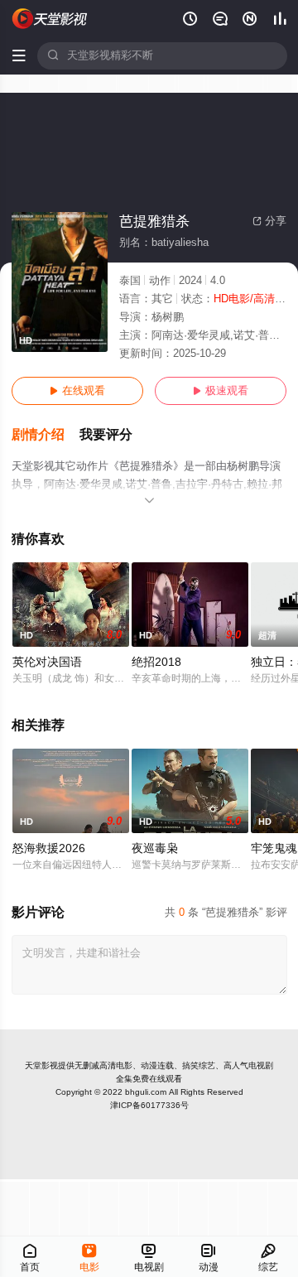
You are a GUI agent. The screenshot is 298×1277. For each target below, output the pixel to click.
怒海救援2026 (48, 848)
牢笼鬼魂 (274, 848)
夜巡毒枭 (155, 848)
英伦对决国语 (47, 662)
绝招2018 (156, 662)
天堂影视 (41, 1065)
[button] (45, 435)
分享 (269, 221)
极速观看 (220, 391)
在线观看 (77, 391)
